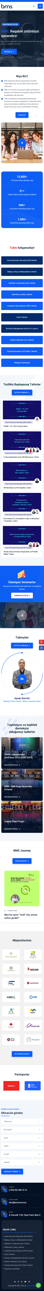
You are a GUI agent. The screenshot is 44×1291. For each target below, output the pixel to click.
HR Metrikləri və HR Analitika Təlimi (17, 488)
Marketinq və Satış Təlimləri (14, 1247)
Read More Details (11, 765)
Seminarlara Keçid (21, 595)
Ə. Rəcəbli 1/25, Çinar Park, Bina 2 (24, 1215)
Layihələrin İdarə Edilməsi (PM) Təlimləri (18, 1251)
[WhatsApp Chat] (38, 1285)
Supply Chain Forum (14, 821)
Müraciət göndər (11, 1171)
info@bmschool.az (17, 1202)
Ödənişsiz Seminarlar (12, 1269)
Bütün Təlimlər (21, 392)
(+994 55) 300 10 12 (18, 1190)
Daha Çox (22, 115)
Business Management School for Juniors (19, 1258)
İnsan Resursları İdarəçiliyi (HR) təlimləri (18, 422)
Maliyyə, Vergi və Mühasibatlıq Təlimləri (18, 1240)
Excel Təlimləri (9, 1254)
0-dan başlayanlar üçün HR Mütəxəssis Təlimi (21, 457)
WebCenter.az (31, 1286)
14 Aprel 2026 (12, 911)
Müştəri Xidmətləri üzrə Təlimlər (15, 1262)
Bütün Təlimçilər (21, 645)
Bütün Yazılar (21, 861)
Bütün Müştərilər (22, 1054)
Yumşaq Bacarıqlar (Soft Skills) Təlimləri (18, 1265)
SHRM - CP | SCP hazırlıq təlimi (16, 426)
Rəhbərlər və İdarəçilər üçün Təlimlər (17, 1244)
